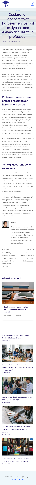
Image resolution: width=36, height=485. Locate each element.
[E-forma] (5, 3)
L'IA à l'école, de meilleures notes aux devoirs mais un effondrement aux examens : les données (17, 429)
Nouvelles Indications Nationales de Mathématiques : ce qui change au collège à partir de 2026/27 (17, 367)
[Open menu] (32, 4)
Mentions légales (18, 479)
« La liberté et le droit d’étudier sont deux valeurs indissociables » (27, 255)
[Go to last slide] (4, 302)
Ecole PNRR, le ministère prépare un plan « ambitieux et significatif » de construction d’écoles (9, 258)
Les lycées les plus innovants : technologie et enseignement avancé (16, 309)
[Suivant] (31, 302)
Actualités (18, 11)
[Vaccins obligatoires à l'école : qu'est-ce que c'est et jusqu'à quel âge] (18, 385)
